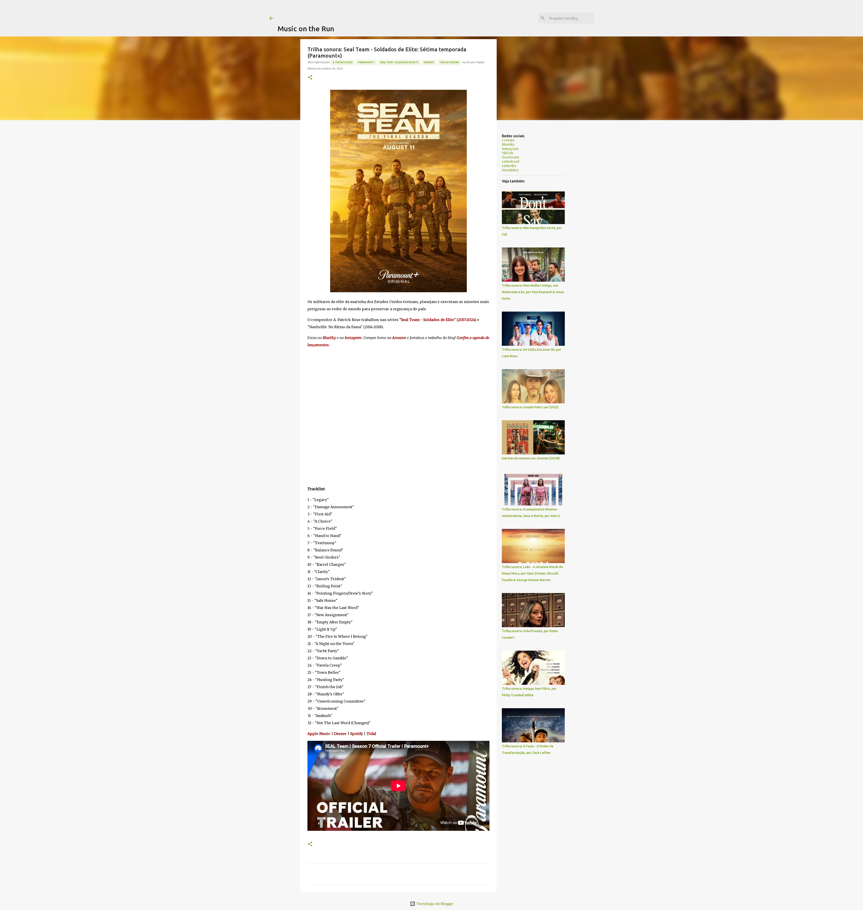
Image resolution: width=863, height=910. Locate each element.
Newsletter (510, 170)
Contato (508, 140)
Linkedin (509, 166)
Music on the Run (306, 29)
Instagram (510, 149)
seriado (429, 62)
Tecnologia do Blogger (434, 904)
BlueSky (508, 144)
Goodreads (510, 157)
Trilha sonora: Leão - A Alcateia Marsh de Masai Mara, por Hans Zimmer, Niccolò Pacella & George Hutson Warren (532, 573)
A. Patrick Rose (343, 62)
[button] (310, 78)
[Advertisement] (359, 10)
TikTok (507, 153)
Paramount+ (366, 62)
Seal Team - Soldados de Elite (399, 62)
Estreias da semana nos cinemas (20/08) (531, 458)
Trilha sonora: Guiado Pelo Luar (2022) (530, 407)
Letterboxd (510, 162)
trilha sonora (449, 62)
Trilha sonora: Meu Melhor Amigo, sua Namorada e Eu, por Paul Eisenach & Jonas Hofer (533, 292)
